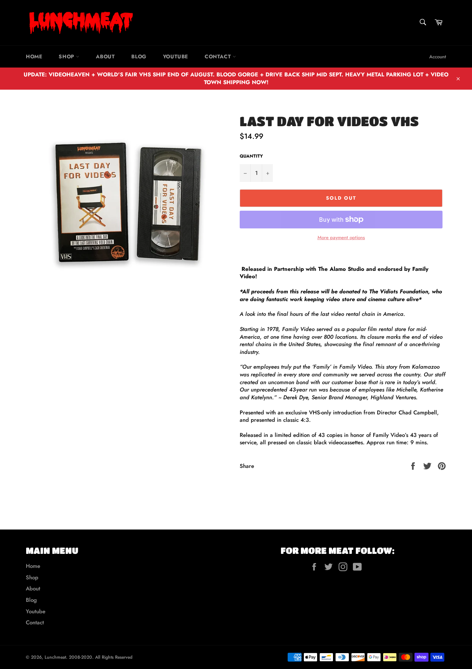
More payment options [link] (341, 237)
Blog (138, 56)
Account (437, 56)
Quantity (251, 156)
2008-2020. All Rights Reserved (100, 657)
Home (34, 56)
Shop (67, 56)
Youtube (175, 56)
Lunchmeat (55, 657)
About (105, 56)
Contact (219, 56)
